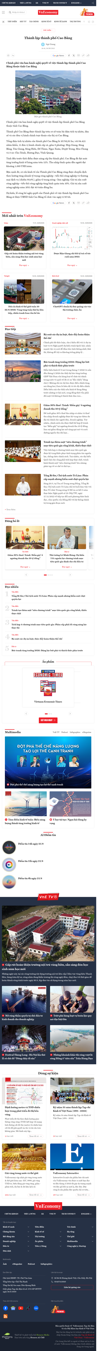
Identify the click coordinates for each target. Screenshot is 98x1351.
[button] (70, 575)
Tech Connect (60, 3)
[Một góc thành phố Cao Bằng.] (48, 72)
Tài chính (34, 21)
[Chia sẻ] (88, 55)
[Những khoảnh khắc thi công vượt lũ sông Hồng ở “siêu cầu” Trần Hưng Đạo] (72, 1038)
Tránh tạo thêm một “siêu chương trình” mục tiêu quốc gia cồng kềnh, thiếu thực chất (67, 444)
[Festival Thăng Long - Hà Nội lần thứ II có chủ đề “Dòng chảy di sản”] (24, 1038)
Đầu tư (23, 21)
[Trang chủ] (3, 21)
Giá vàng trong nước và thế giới (21, 1173)
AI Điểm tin (48, 835)
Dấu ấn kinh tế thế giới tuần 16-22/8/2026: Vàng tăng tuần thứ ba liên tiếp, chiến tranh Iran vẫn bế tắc (24, 310)
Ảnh (5, 1264)
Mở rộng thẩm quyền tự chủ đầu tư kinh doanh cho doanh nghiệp (22, 1018)
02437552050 (60, 1282)
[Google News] (58, 55)
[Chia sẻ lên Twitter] (74, 55)
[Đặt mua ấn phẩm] (87, 12)
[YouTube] (20, 1308)
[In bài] (8, 55)
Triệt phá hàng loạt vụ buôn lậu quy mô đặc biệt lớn (71, 1018)
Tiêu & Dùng (25, 3)
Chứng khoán (9, 3)
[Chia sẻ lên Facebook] (69, 55)
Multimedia (13, 732)
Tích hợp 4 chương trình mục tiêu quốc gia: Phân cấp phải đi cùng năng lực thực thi (49, 626)
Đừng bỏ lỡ (12, 521)
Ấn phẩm (48, 661)
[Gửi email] (78, 55)
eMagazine (86, 732)
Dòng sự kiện (48, 1073)
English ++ (76, 3)
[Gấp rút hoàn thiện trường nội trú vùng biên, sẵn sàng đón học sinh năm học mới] (48, 933)
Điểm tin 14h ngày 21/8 (31, 844)
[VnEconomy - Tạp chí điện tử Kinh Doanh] (48, 1206)
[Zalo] (36, 1308)
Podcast (64, 732)
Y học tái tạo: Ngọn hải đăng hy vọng (68, 822)
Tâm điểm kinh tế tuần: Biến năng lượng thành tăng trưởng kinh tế (25, 822)
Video (6, 223)
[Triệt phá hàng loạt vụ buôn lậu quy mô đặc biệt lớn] (72, 999)
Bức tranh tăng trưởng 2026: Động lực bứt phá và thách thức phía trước (66, 364)
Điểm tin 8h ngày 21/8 (30, 878)
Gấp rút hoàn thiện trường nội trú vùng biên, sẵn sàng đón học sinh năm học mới (24, 256)
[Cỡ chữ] (13, 55)
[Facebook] (5, 1308)
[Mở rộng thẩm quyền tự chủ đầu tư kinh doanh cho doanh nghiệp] (24, 999)
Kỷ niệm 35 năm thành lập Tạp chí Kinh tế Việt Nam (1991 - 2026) (71, 1109)
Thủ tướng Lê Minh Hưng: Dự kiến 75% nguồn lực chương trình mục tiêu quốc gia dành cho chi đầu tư (66, 558)
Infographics (75, 732)
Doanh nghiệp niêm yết (60, 223)
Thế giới (6, 276)
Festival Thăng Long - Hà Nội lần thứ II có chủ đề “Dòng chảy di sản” (23, 1057)
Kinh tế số (46, 21)
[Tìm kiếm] (10, 12)
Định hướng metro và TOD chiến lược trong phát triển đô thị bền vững (22, 1111)
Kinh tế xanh (60, 21)
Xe (37, 3)
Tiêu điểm (12, 21)
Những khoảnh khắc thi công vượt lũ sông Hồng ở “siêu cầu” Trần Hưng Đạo (71, 1057)
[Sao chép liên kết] (83, 55)
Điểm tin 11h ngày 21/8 (30, 861)
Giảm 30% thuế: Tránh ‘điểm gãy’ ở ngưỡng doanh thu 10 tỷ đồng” (67, 407)
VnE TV (45, 3)
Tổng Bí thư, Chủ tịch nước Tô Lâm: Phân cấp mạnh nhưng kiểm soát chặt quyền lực (66, 477)
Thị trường (75, 21)
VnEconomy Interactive (66, 1173)
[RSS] (5, 1316)
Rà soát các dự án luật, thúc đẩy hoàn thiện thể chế (67, 336)
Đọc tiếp (10, 329)
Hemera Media (42, 1335)
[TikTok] (28, 1308)
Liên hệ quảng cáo (72, 1287)
